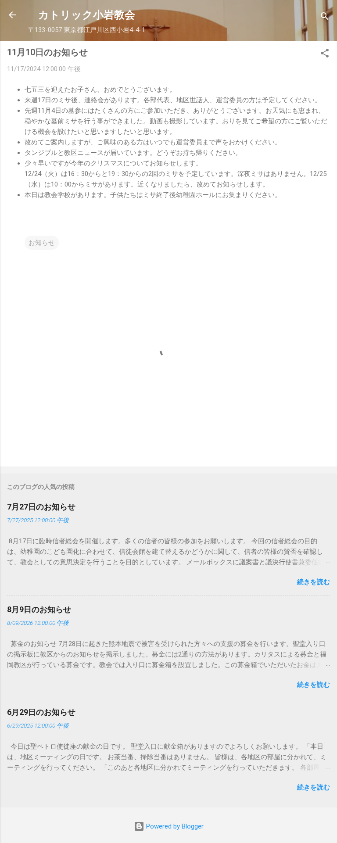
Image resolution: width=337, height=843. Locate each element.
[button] (324, 54)
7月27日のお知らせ (41, 506)
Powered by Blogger (174, 826)
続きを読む (313, 582)
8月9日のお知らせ (39, 609)
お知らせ (42, 243)
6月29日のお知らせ (41, 712)
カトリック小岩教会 (86, 15)
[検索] (324, 17)
